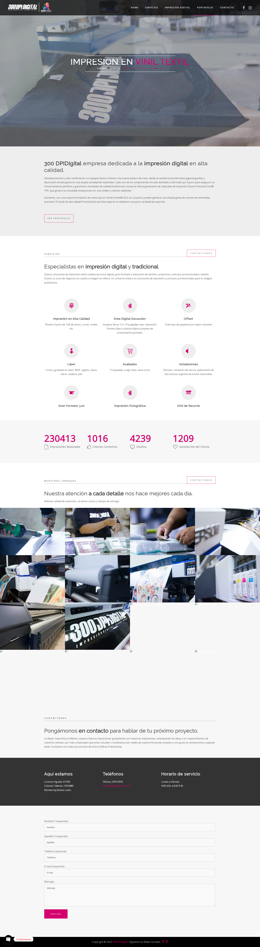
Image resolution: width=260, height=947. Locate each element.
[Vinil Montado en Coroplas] (162, 629)
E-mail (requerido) (54, 866)
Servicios (151, 7)
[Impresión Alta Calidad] (162, 582)
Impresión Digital (177, 7)
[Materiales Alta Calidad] (97, 582)
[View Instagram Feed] (250, 8)
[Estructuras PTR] (97, 676)
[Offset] (162, 676)
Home (134, 7)
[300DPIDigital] (30, 7)
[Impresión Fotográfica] (32, 582)
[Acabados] (32, 535)
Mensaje (49, 881)
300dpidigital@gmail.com (117, 785)
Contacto (227, 7)
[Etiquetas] (97, 535)
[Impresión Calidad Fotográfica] (227, 535)
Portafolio (205, 7)
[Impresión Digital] (32, 629)
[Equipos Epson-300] (227, 582)
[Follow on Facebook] (244, 8)
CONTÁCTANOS (201, 253)
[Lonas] (32, 676)
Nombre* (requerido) (56, 821)
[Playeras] (227, 629)
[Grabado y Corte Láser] (227, 676)
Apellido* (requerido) (56, 836)
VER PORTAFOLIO (58, 218)
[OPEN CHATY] (8, 939)
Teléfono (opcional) (55, 851)
